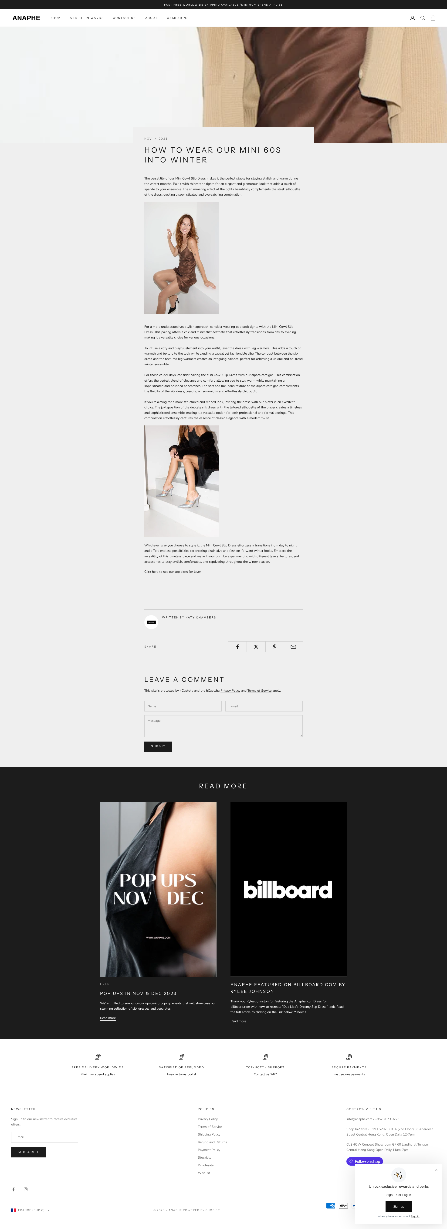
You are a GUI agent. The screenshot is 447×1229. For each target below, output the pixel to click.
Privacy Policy (230, 690)
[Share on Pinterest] (275, 647)
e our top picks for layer (183, 572)
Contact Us (124, 18)
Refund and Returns (212, 1142)
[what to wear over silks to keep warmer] (181, 481)
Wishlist (204, 1173)
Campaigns (177, 18)
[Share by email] (293, 647)
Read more (108, 1018)
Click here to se (155, 572)
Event (106, 984)
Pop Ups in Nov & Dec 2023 (138, 993)
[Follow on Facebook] (13, 1189)
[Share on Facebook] (237, 647)
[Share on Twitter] (256, 647)
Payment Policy (209, 1150)
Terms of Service (259, 690)
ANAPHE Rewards (87, 18)
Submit (158, 746)
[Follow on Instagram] (25, 1189)
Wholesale (205, 1165)
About (151, 18)
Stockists (204, 1157)
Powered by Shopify (201, 1210)
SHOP (56, 18)
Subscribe (29, 1152)
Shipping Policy (209, 1134)
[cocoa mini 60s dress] (181, 257)
